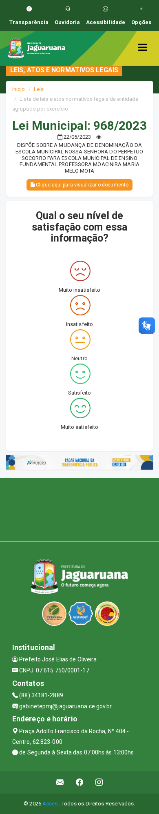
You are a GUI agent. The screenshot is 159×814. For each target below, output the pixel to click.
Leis (39, 89)
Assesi (50, 804)
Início (18, 89)
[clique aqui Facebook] (80, 782)
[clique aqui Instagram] (99, 782)
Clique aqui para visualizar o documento (81, 185)
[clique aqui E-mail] (60, 782)
